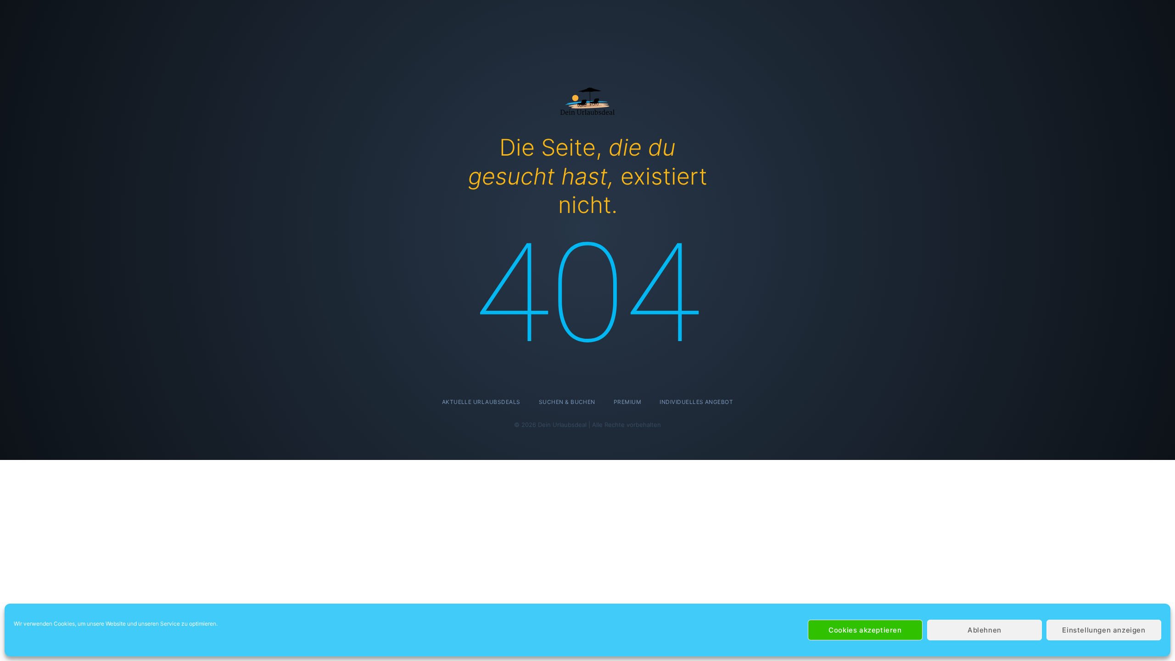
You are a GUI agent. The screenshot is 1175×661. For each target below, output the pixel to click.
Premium (627, 401)
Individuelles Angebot (696, 401)
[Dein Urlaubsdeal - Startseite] (587, 100)
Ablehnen (985, 630)
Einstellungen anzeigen (1103, 630)
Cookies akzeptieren (864, 630)
